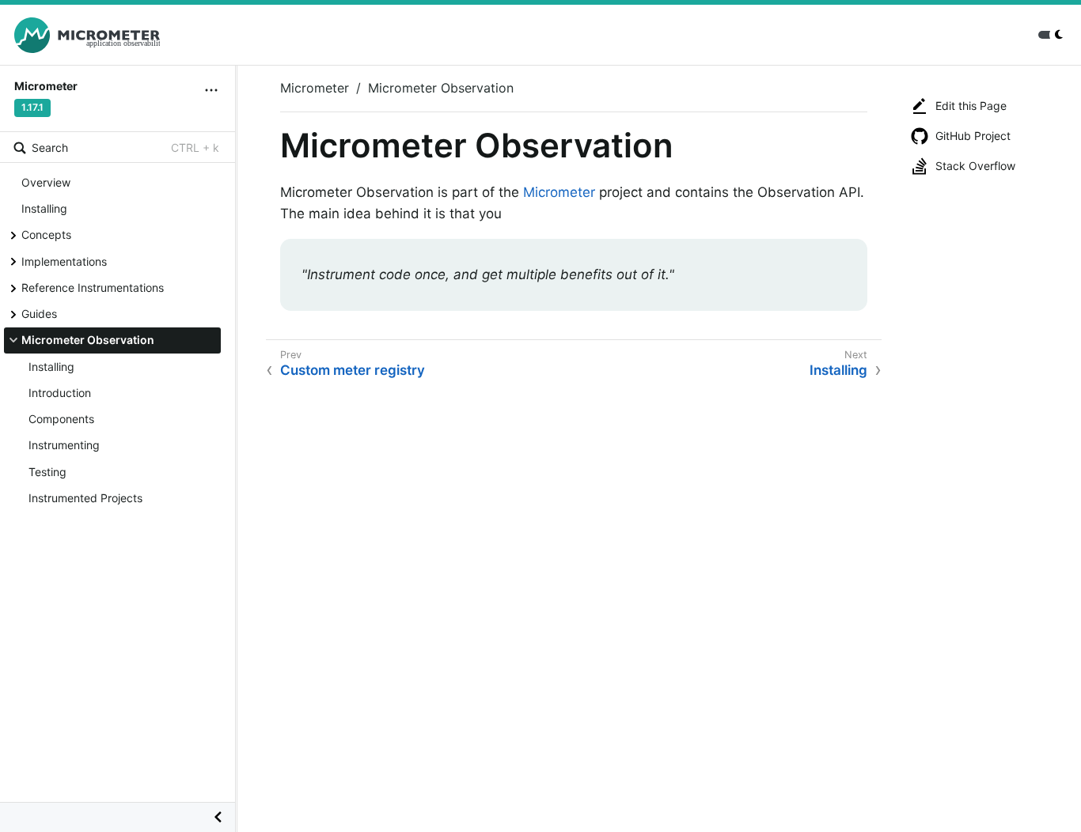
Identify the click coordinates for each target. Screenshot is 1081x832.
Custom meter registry (352, 370)
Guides (39, 313)
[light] (1052, 35)
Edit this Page (971, 105)
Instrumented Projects (85, 498)
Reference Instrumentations (92, 287)
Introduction (59, 392)
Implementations (64, 261)
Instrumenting (64, 445)
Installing (44, 208)
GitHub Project (973, 135)
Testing (47, 471)
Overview (45, 182)
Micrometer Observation (87, 339)
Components (61, 418)
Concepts (46, 234)
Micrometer (314, 88)
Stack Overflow (975, 165)
